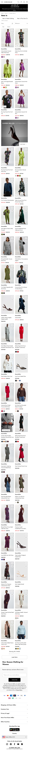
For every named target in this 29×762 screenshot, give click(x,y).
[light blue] (19, 632)
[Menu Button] (2, 2)
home (2, 13)
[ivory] (2, 86)
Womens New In (12, 13)
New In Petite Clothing (8, 18)
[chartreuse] (17, 632)
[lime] (6, 86)
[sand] (15, 400)
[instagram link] (6, 728)
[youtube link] (18, 728)
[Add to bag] (11, 33)
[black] (15, 342)
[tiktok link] (21, 728)
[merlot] (4, 459)
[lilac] (17, 603)
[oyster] (4, 56)
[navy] (19, 370)
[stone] (4, 632)
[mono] (4, 400)
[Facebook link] (14, 728)
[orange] (4, 86)
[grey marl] (6, 429)
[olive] (17, 489)
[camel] (4, 429)
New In (6, 13)
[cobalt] (2, 546)
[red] (17, 342)
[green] (2, 228)
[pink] (2, 56)
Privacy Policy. (19, 674)
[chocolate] (4, 228)
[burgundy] (8, 429)
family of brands (6, 671)
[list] (14, 5)
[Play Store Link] (14, 713)
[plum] (4, 285)
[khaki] (2, 285)
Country (14, 717)
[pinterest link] (10, 728)
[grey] (2, 459)
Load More (14, 641)
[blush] (17, 370)
